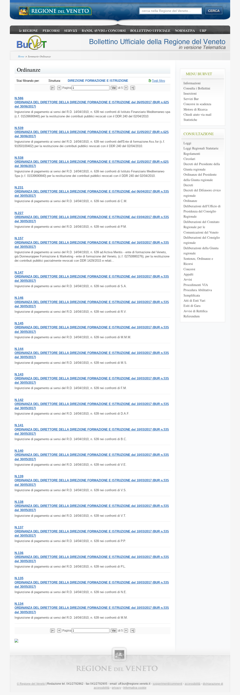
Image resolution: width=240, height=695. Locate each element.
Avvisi (188, 279)
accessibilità (192, 683)
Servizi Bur (191, 99)
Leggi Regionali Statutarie (201, 148)
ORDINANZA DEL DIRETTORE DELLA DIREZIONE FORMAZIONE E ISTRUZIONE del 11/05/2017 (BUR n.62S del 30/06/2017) (92, 132)
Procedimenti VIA (196, 284)
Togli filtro (158, 80)
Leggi (187, 143)
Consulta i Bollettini (197, 88)
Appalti (188, 274)
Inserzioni (190, 93)
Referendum (192, 316)
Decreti (188, 185)
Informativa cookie (134, 687)
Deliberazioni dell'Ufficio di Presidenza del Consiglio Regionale (202, 211)
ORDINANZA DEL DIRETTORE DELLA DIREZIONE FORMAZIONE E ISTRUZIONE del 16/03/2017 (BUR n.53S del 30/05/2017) (92, 242)
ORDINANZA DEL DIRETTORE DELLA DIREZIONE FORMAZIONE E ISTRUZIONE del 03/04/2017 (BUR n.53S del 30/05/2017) (92, 217)
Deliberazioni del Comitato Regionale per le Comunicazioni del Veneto (201, 226)
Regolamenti (192, 153)
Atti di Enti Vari (194, 300)
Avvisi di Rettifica (195, 311)
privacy (116, 687)
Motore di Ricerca (195, 109)
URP (203, 30)
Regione (28, 30)
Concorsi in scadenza (197, 104)
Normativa (185, 30)
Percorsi (51, 30)
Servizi (70, 30)
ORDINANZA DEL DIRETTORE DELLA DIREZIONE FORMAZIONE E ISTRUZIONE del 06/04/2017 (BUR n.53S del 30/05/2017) (92, 191)
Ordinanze (190, 200)
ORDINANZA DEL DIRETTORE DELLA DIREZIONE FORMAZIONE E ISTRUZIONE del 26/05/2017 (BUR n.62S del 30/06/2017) (92, 102)
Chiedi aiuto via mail (197, 114)
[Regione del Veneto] (55, 11)
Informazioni (192, 83)
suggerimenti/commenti (167, 683)
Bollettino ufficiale (150, 30)
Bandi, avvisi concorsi (104, 30)
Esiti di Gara (192, 305)
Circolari (189, 158)
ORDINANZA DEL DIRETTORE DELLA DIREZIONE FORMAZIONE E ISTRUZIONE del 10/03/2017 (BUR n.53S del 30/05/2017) (92, 276)
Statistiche (190, 119)
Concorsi (189, 269)
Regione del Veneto (31, 683)
